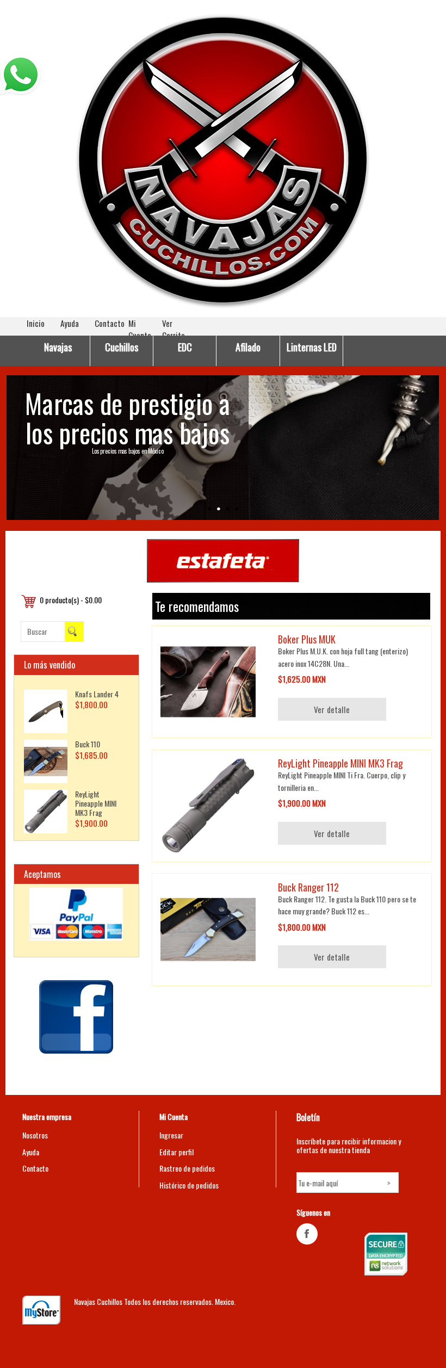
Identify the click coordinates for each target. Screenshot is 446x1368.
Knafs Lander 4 (97, 694)
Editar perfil (176, 1151)
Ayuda (69, 323)
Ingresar (171, 1135)
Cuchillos (121, 347)
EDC (185, 347)
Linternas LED (312, 347)
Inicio (36, 323)
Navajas (58, 347)
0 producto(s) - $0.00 (71, 599)
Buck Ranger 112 (308, 887)
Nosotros (35, 1135)
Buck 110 (87, 744)
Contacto (110, 323)
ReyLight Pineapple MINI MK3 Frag (95, 803)
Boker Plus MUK (307, 639)
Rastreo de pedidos (187, 1168)
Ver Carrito (173, 329)
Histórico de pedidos (189, 1185)
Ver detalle (332, 709)
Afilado (248, 347)
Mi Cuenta (139, 329)
